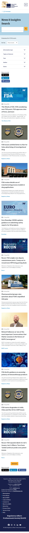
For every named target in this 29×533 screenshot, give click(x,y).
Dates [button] (5, 66)
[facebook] (9, 525)
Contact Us (6, 502)
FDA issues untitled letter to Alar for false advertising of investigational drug (14, 147)
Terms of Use (6, 510)
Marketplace (6, 493)
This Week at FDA (5, 120)
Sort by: (3, 42)
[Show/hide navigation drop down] (26, 4)
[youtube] (20, 525)
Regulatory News (5, 158)
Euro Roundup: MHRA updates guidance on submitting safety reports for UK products (12, 222)
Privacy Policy (6, 508)
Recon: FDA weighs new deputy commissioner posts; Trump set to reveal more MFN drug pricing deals (14, 260)
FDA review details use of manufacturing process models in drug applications (13, 184)
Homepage (8, 11)
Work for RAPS (7, 504)
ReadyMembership (17, 491)
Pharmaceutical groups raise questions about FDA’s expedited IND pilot (13, 296)
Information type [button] (8, 50)
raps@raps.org (16, 488)
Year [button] (4, 58)
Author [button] (5, 62)
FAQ (4, 512)
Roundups (3, 234)
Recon (3, 270)
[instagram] (11, 525)
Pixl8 (15, 489)
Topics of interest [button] (8, 54)
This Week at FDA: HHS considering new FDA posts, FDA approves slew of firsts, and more (14, 109)
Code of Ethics (7, 499)
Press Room (6, 495)
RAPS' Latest (4, 348)
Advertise (5, 506)
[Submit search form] (26, 29)
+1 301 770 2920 (17, 484)
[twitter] (14, 525)
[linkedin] (17, 525)
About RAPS (6, 497)
